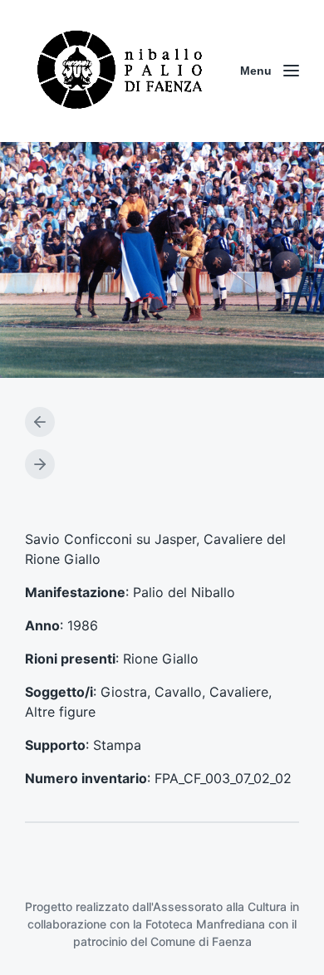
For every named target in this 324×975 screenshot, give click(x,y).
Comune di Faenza (201, 941)
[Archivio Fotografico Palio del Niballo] (120, 71)
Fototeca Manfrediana (205, 924)
